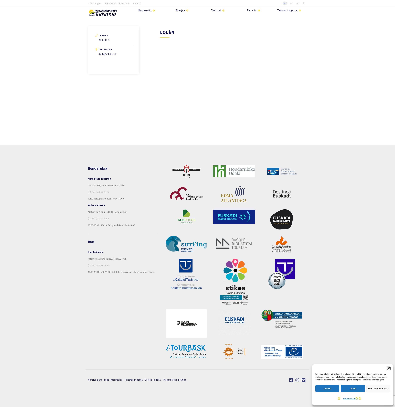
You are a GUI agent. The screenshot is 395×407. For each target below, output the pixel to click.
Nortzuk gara (95, 380)
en (298, 3)
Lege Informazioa (113, 380)
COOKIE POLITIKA (350, 398)
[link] (291, 380)
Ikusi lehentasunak (378, 388)
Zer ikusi (216, 10)
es (291, 3)
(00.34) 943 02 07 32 (98, 265)
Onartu (327, 388)
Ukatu (353, 388)
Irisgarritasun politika (174, 380)
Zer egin (251, 10)
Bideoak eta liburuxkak (117, 3)
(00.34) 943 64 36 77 (98, 192)
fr (304, 3)
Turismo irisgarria (287, 10)
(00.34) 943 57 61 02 (98, 218)
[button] (388, 368)
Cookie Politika (153, 380)
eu (285, 3)
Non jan (180, 10)
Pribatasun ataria (134, 380)
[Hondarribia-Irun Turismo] (103, 14)
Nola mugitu (95, 3)
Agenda (137, 3)
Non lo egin (144, 10)
